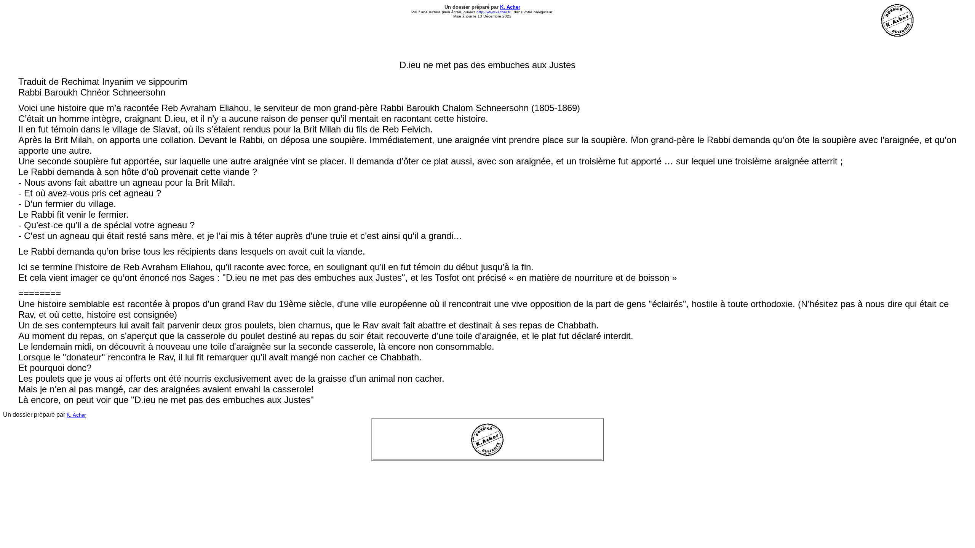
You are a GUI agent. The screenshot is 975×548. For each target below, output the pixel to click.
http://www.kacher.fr (493, 12)
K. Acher (510, 7)
